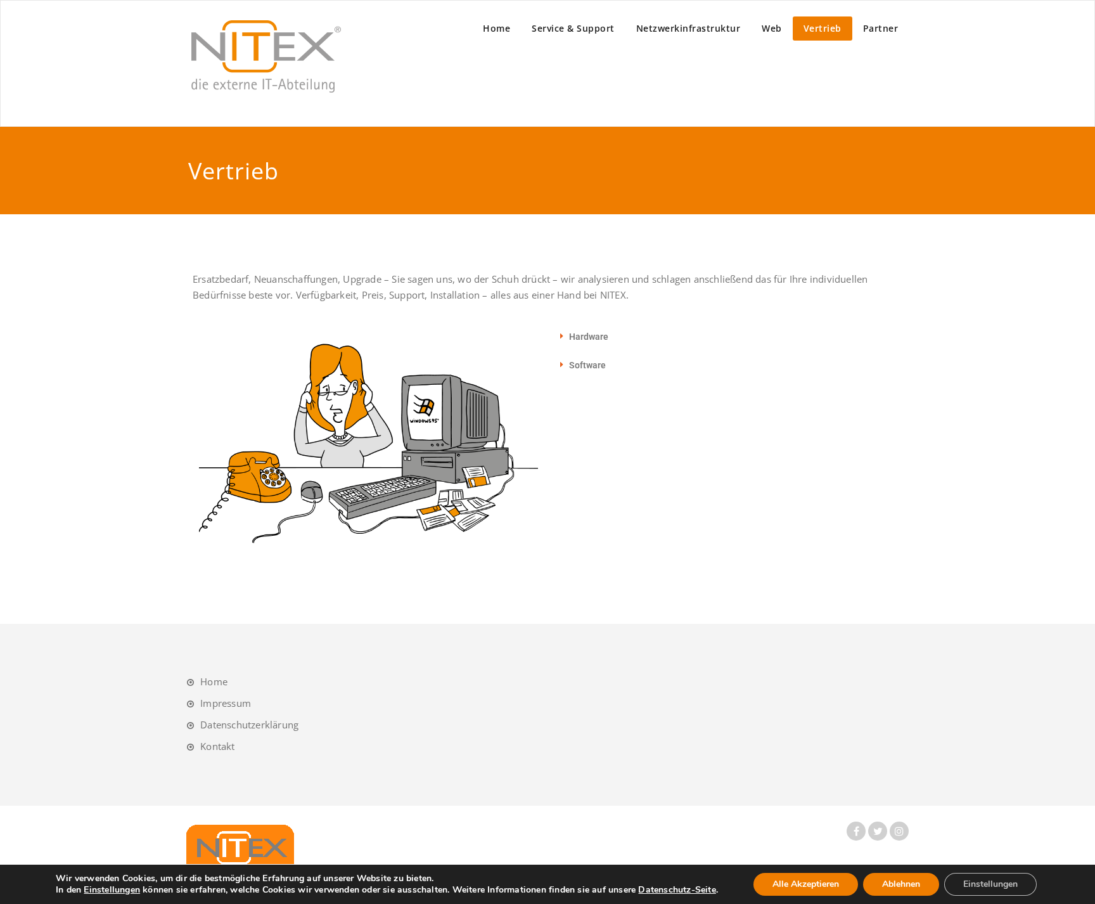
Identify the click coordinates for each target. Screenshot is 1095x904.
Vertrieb (823, 28)
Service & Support (573, 28)
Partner (881, 28)
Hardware (588, 337)
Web (772, 28)
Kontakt (217, 746)
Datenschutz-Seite (676, 890)
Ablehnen (901, 884)
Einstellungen (112, 890)
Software (587, 365)
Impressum (225, 703)
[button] (720, 336)
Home (496, 28)
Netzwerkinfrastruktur (688, 28)
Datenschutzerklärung (249, 724)
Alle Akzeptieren (805, 884)
